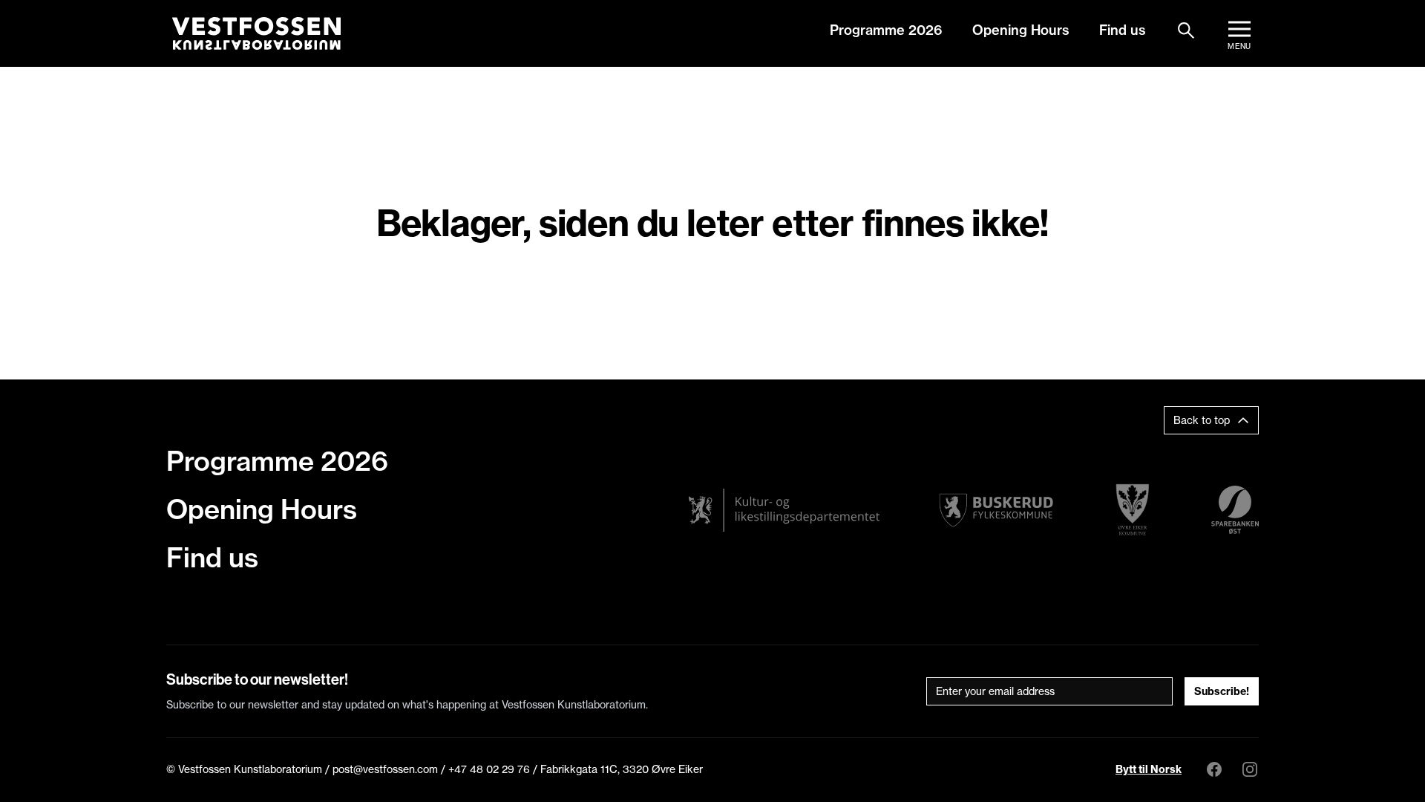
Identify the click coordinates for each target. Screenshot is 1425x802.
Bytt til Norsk (1149, 769)
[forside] (256, 33)
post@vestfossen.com (385, 769)
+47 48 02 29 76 (489, 769)
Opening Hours (1020, 30)
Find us (1122, 30)
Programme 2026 (886, 30)
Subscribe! (1221, 691)
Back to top (1201, 420)
